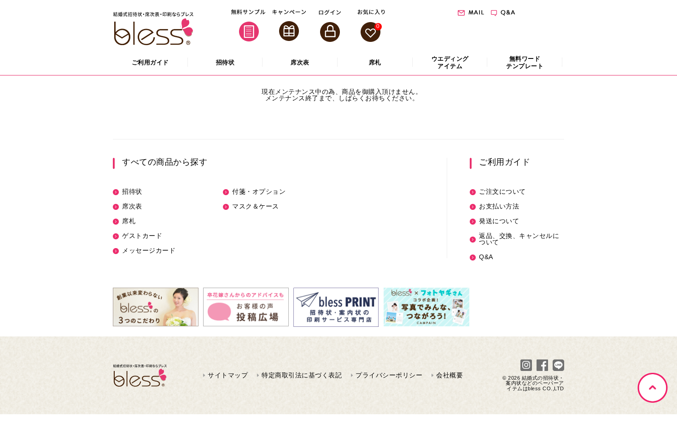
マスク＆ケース (255, 206)
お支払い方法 (499, 206)
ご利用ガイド (504, 162)
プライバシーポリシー (389, 375)
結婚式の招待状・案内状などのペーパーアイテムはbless (535, 383)
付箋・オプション (259, 191)
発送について (499, 221)
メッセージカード (148, 250)
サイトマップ (228, 375)
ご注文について (502, 191)
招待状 (132, 191)
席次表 (132, 206)
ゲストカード (142, 235)
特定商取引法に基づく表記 (302, 375)
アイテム (450, 62)
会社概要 (449, 375)
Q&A (486, 257)
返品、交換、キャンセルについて (519, 239)
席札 (128, 221)
